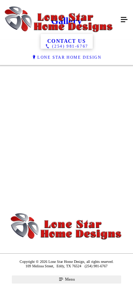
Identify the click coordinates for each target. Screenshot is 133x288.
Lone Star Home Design (69, 57)
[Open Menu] (124, 20)
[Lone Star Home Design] (59, 20)
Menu (69, 279)
